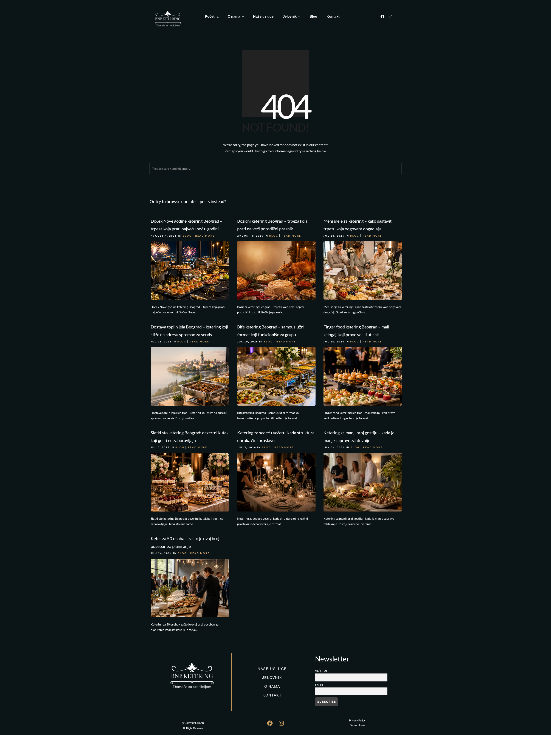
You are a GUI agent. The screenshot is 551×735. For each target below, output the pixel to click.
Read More (205, 235)
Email (319, 685)
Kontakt (333, 16)
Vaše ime (321, 671)
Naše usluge (263, 16)
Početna (211, 16)
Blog (313, 16)
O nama (234, 16)
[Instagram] (390, 16)
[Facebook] (382, 16)
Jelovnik (290, 16)
